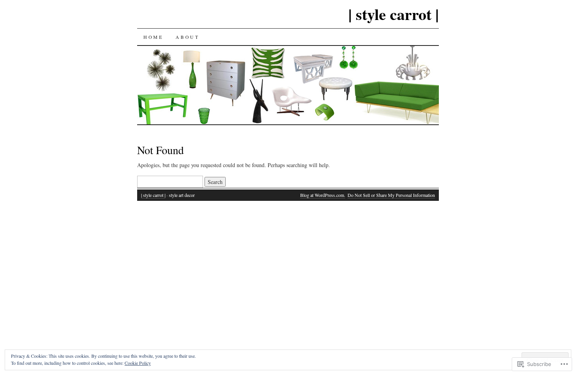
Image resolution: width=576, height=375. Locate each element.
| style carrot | (393, 13)
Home (153, 37)
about (187, 37)
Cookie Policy (138, 363)
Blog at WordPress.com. (322, 195)
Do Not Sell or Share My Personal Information (391, 195)
